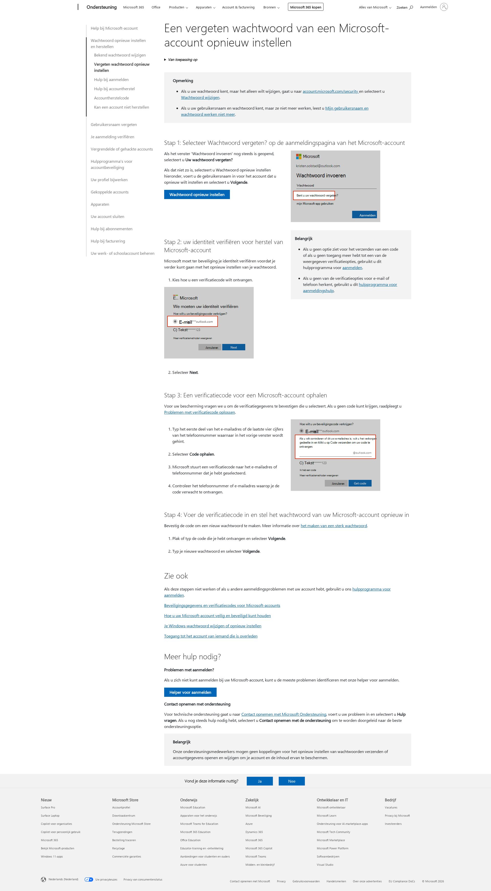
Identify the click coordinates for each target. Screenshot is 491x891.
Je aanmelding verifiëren (112, 136)
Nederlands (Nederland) (63, 879)
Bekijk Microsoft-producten (57, 848)
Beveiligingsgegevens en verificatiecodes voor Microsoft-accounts (222, 605)
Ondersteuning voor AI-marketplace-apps (342, 824)
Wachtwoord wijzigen (200, 97)
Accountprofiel (121, 807)
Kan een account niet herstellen (121, 107)
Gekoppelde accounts (110, 191)
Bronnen (269, 7)
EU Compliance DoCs (402, 881)
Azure (249, 824)
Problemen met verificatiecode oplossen (199, 412)
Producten (176, 7)
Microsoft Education (192, 807)
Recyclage (118, 848)
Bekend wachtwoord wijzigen (120, 54)
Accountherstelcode (111, 97)
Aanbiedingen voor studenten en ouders (205, 856)
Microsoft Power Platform (332, 848)
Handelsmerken (336, 881)
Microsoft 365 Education (195, 832)
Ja (260, 781)
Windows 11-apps (52, 856)
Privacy (281, 881)
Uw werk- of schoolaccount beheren (122, 253)
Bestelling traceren (124, 840)
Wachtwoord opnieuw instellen (197, 194)
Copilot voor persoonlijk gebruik (60, 832)
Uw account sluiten (107, 216)
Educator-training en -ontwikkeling (201, 848)
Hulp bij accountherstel (114, 88)
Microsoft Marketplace (331, 840)
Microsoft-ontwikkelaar (331, 807)
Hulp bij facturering (108, 241)
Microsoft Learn (326, 815)
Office (156, 7)
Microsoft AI (253, 807)
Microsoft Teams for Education (199, 824)
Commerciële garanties (126, 856)
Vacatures (391, 807)
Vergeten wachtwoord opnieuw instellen (122, 67)
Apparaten (203, 7)
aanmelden (352, 267)
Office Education (190, 840)
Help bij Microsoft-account (114, 28)
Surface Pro (48, 807)
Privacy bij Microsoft (397, 815)
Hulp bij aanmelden (111, 79)
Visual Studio (325, 864)
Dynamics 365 (254, 832)
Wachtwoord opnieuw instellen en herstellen (118, 43)
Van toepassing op (182, 59)
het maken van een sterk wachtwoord (334, 525)
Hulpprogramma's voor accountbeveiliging (111, 164)
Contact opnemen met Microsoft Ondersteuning (283, 714)
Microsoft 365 (133, 7)
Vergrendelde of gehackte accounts (122, 149)
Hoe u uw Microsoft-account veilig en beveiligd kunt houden (217, 615)
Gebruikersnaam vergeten (114, 124)
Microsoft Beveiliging (259, 815)
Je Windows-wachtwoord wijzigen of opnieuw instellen (212, 625)
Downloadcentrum (123, 815)
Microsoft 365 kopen (305, 7)
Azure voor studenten (193, 864)
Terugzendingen (122, 832)
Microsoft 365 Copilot (259, 848)
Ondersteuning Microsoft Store (131, 824)
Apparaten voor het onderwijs (198, 815)
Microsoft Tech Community (333, 832)
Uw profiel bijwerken (109, 179)
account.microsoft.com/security (331, 91)
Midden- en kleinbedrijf (260, 864)
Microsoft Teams (256, 856)
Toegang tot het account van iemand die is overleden (211, 636)
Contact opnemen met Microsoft (250, 881)
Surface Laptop (50, 815)
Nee (291, 781)
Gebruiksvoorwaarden (306, 881)
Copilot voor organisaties (56, 824)
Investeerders (393, 824)
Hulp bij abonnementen (111, 228)
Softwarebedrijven (328, 856)
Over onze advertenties (367, 881)
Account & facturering (238, 7)
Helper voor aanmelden (190, 692)
